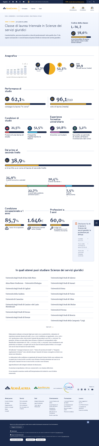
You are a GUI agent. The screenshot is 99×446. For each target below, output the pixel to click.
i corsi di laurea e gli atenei (22, 16)
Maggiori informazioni (17, 427)
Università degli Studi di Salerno (63, 278)
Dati (40, 8)
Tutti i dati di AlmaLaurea (37, 405)
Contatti (7, 411)
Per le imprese (23, 403)
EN (89, 2)
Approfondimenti (38, 403)
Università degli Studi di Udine (62, 299)
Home (6, 16)
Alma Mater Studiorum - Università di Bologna (23, 283)
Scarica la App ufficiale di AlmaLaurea (39, 1)
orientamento (12, 16)
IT (87, 2)
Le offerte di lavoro (83, 404)
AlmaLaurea (37, 365)
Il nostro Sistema (9, 401)
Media (6, 409)
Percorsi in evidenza (69, 411)
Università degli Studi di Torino (63, 294)
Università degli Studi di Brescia (63, 315)
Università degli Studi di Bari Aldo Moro (21, 278)
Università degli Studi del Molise (63, 305)
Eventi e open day (53, 415)
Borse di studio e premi (68, 408)
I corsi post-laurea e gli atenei (69, 401)
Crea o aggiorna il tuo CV (83, 401)
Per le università (23, 401)
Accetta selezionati (16, 439)
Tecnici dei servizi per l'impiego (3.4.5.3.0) (81, 253)
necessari (14, 431)
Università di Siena (58, 289)
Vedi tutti (48, 327)
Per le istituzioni (23, 405)
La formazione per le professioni (68, 405)
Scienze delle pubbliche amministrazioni (35, 194)
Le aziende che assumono (82, 407)
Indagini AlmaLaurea (39, 401)
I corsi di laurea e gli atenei (54, 401)
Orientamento (73, 10)
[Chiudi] (88, 422)
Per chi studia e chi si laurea (24, 407)
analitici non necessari (18, 435)
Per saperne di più (59, 432)
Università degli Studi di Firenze (18, 317)
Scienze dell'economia (70, 194)
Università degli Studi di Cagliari (18, 289)
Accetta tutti (40, 439)
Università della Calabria (15, 294)
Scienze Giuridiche (54, 182)
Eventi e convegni (9, 407)
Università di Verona (58, 310)
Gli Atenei (7, 403)
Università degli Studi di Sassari (63, 283)
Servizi (33, 8)
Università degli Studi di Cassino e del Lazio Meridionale (22, 306)
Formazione (83, 10)
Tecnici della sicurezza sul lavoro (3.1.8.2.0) (82, 245)
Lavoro (92, 10)
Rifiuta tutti (30, 439)
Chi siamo (24, 8)
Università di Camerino (14, 299)
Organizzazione (8, 405)
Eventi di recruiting (83, 410)
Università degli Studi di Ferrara (18, 312)
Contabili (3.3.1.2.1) (80, 239)
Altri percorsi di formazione (53, 412)
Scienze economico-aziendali (15, 180)
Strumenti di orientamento (52, 408)
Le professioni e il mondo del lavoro (53, 405)
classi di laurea (33, 16)
